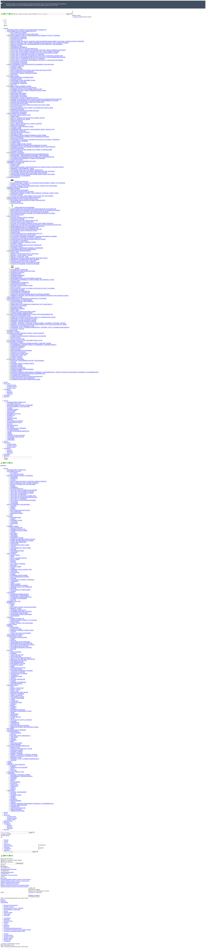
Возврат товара (11, 388)
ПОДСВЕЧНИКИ (15, 782)
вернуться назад (35, 896)
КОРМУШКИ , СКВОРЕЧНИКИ (19, 595)
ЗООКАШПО (14, 536)
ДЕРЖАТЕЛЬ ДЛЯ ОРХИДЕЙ (18, 767)
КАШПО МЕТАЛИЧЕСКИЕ (18, 542)
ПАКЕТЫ (10, 416)
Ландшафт (7, 915)
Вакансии (9, 392)
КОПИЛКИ (13, 777)
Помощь (6, 933)
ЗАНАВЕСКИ (14, 701)
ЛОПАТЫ (13, 562)
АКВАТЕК (13, 506)
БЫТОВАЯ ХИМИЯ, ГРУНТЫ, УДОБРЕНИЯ (20, 405)
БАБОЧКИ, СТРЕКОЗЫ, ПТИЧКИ (20, 774)
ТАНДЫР (13, 631)
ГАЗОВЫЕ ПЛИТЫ (15, 795)
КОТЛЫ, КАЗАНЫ (15, 628)
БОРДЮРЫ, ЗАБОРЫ (16, 751)
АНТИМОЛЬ (14, 477)
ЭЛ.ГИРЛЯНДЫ (14, 615)
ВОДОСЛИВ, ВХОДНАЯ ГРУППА (20, 510)
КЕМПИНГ (13, 740)
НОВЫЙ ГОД (11, 415)
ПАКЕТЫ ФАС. (14, 621)
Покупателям (4, 902)
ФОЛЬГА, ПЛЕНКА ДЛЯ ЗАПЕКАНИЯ (21, 623)
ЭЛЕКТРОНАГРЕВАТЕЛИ (18, 808)
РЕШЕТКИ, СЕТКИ (16, 757)
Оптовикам (7, 395)
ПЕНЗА (12, 780)
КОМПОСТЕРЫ (15, 747)
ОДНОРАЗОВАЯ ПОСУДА (18, 667)
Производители (8, 821)
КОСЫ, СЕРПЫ (14, 559)
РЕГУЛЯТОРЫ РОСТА (16, 488)
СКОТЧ (12, 718)
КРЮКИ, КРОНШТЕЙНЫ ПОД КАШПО (22, 540)
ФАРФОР (13, 680)
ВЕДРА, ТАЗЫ (14, 691)
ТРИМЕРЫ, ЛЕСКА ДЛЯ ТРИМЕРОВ (21, 587)
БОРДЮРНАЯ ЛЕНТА (16, 750)
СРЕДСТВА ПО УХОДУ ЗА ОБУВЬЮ (21, 719)
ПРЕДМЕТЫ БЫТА (12, 425)
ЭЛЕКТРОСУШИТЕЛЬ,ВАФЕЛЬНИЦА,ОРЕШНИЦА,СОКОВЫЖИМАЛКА (32, 803)
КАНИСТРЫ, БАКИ (16, 702)
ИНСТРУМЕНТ (11, 411)
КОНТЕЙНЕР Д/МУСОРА (17, 709)
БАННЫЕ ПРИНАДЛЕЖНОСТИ (16, 402)
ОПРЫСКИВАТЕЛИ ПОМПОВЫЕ (20, 641)
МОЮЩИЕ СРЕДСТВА (14, 413)
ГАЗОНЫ (9, 408)
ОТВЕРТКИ (13, 571)
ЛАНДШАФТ (11, 412)
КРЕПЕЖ (13, 561)
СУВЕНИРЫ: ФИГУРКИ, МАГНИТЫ (21, 611)
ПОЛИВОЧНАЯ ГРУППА (14, 422)
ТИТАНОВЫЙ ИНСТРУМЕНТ (19, 585)
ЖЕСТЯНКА (14, 533)
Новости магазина (7, 861)
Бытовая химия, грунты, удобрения (13, 908)
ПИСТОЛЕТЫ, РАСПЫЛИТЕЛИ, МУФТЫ (22, 644)
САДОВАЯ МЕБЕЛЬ (13, 429)
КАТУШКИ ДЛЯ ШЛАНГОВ (18, 637)
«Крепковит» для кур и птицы (9, 875)
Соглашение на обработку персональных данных (17, 929)
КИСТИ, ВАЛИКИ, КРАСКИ (18, 558)
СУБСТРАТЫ (14, 501)
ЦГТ (11, 524)
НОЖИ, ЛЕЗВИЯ (15, 584)
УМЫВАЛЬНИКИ (15, 744)
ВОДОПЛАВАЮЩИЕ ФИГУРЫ (19, 594)
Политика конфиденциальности (12, 928)
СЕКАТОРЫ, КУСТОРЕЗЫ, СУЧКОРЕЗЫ (22, 579)
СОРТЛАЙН (13, 522)
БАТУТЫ (13, 734)
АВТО (12, 686)
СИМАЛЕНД (14, 786)
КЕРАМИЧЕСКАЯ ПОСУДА (18, 660)
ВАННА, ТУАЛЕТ (15, 689)
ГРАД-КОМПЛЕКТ (15, 511)
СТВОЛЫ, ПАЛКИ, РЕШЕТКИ (16, 435)
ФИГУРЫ (13, 600)
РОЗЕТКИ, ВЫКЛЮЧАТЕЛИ (18, 805)
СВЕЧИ (9, 432)
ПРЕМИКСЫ (14, 487)
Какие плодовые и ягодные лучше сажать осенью (14, 886)
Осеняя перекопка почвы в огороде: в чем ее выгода (15, 880)
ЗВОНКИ (13, 797)
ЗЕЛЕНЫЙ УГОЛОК (16, 520)
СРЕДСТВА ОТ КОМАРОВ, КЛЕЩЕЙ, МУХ (23, 496)
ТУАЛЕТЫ (13, 760)
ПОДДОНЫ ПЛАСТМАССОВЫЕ (19, 545)
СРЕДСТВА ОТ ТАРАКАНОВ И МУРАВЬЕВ (23, 500)
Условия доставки (12, 386)
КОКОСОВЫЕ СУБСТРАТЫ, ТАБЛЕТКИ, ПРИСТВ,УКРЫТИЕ (28, 481)
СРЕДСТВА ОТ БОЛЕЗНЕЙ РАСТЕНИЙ (21, 493)
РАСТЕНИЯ (10, 426)
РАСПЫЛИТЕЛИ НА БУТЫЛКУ (19, 646)
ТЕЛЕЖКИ (13, 721)
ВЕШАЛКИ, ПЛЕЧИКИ (17, 693)
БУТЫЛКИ (13, 653)
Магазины (10, 393)
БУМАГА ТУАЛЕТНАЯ (16, 688)
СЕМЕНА (10, 434)
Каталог (6, 28)
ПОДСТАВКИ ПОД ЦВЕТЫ (15, 421)
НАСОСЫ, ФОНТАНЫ (16, 474)
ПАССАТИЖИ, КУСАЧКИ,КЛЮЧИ (20, 589)
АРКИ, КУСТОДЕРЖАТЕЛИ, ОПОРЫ (21, 748)
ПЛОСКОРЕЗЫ (14, 572)
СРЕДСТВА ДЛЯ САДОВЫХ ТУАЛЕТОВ (22, 491)
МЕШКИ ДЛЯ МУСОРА (17, 618)
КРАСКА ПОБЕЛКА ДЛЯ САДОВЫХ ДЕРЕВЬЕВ (24, 483)
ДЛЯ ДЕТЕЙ (14, 737)
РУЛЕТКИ (13, 578)
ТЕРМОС (13, 678)
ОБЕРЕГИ (13, 779)
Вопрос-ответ (7, 939)
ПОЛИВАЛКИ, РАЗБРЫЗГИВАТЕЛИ (20, 597)
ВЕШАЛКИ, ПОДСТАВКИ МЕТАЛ (20, 735)
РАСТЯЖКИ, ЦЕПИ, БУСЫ (18, 610)
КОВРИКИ (13, 706)
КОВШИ (12, 708)
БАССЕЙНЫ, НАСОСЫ (14, 403)
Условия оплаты (11, 385)
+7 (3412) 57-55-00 (77, 16)
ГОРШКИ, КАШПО (12, 409)
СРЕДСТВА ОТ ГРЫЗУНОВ (18, 494)
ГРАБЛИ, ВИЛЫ (15, 555)
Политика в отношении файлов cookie (14, 931)
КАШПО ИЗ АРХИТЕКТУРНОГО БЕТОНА (22, 539)
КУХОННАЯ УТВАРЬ (16, 665)
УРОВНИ (13, 591)
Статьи (6, 923)
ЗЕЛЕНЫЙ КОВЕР (15, 517)
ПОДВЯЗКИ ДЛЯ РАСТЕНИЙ (18, 575)
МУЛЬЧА (12, 485)
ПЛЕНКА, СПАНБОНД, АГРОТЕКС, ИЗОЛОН (23, 754)
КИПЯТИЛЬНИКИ (15, 800)
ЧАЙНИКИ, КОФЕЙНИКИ (18, 682)
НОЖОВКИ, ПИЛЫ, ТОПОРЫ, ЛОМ (20, 569)
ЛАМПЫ (12, 796)
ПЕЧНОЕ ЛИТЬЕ (12, 418)
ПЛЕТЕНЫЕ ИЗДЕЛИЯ (17, 550)
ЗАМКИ (12, 568)
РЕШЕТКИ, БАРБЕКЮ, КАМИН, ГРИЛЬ (22, 630)
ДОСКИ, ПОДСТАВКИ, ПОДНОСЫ (20, 657)
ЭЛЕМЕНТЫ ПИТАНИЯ (17, 810)
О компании (7, 389)
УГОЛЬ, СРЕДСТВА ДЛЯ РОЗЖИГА (20, 633)
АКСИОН (13, 793)
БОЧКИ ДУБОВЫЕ (15, 652)
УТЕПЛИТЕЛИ (14, 724)
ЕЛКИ (12, 605)
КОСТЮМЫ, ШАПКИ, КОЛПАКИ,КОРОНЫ (23, 607)
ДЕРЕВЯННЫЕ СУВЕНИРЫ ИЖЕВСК (21, 776)
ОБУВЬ (12, 712)
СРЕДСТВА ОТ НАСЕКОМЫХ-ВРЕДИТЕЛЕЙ (23, 497)
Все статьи (4, 878)
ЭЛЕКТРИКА (11, 439)
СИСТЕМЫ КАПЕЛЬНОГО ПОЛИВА (21, 647)
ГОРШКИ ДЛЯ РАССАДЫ (17, 529)
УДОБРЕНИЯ (14, 503)
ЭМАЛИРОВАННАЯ (16, 683)
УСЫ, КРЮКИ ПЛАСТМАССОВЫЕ (20, 548)
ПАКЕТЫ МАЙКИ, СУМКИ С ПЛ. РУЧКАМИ (23, 620)
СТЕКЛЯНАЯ (14, 675)
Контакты (6, 396)
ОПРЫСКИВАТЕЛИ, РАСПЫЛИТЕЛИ (21, 643)
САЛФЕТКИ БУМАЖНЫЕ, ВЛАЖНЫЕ (21, 670)
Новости (9, 390)
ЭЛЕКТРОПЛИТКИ (16, 809)
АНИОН (12, 507)
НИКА (12, 741)
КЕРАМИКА (13, 535)
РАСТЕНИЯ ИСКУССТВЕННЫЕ (16, 428)
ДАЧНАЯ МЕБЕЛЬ (15, 732)
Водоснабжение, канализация (12, 909)
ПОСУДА (9, 424)
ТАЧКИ (12, 582)
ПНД (11, 514)
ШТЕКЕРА (13, 549)
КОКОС (12, 769)
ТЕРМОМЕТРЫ (14, 722)
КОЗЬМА (13, 574)
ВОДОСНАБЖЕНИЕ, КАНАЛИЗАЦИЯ (18, 406)
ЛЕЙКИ (12, 639)
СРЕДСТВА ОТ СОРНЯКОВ (18, 498)
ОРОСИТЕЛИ (14, 543)
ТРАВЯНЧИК (14, 523)
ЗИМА (12, 556)
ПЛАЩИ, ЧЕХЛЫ (15, 717)
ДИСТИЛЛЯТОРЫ (15, 656)
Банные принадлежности (11, 905)
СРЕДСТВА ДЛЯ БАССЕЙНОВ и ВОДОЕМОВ (23, 490)
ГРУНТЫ (13, 480)
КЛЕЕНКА (13, 704)
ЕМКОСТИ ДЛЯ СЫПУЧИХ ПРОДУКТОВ (22, 659)
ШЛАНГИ (13, 649)
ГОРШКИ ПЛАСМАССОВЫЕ (18, 530)
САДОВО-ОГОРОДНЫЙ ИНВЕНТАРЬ (18, 431)
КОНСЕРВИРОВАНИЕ (17, 662)
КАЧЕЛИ (12, 738)
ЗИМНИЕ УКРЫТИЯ (16, 753)
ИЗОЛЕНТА (13, 799)
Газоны (6, 911)
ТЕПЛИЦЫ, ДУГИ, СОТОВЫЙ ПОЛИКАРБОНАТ (24, 758)
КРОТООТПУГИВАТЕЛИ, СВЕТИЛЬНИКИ (22, 484)
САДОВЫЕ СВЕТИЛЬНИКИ (18, 598)
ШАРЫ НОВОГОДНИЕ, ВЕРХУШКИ (21, 614)
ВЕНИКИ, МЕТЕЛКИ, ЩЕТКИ (19, 692)
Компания (3, 901)
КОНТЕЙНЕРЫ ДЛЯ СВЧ (17, 663)
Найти (6, 459)
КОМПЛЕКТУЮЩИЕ (16, 513)
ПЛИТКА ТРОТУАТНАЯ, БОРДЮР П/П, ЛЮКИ (24, 756)
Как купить (7, 383)
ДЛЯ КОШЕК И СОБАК (17, 696)
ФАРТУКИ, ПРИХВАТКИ (17, 679)
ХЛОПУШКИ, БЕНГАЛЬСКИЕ (19, 613)
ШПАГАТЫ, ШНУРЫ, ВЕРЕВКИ (19, 725)
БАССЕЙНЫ (14, 472)
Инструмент (7, 914)
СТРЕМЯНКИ (14, 581)
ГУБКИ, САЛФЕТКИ (16, 695)
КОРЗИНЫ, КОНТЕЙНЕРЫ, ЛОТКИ (20, 711)
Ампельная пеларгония (7, 872)
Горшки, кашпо (8, 912)
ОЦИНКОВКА (14, 714)
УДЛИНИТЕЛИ (14, 806)
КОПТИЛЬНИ (14, 627)
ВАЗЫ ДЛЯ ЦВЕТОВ (16, 527)
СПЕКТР (12, 787)
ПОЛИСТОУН (14, 784)
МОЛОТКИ (13, 565)
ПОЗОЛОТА (13, 783)
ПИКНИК (10, 419)
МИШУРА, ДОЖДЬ (15, 608)
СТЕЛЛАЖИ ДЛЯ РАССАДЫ (15, 437)
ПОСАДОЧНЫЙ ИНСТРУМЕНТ (19, 576)
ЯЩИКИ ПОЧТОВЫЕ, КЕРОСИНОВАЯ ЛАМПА (24, 727)
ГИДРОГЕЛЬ (14, 478)
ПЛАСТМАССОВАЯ (16, 669)
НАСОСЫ (13, 640)
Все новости (4, 866)
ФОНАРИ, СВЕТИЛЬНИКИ (18, 792)
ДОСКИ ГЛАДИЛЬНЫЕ (17, 698)
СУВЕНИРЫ (10, 438)
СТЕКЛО (13, 546)
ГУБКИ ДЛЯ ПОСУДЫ (16, 654)
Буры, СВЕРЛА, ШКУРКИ (17, 563)
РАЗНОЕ (12, 519)
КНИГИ (12, 705)
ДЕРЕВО (12, 532)
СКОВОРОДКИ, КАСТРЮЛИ (18, 673)
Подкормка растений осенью (8, 869)
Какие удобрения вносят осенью (9, 883)
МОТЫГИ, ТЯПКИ (15, 566)
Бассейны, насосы (9, 906)
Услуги (6, 813)
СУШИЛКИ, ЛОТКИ (16, 676)
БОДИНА (13, 509)
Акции (6, 382)
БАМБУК (13, 766)
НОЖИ (12, 666)
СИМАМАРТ (14, 552)
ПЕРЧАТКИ (13, 715)
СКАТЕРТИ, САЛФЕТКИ (17, 672)
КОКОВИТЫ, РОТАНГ (16, 537)
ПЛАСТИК (13, 770)
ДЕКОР (12, 604)
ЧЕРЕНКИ (13, 588)
